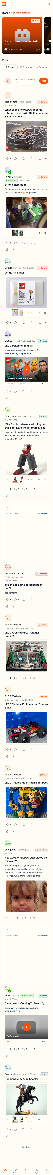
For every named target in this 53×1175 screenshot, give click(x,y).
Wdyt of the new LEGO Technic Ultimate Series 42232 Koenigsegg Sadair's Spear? (26, 113)
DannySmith (11, 416)
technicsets (11, 101)
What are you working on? (25, 81)
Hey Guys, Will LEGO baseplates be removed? (26, 859)
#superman (31, 192)
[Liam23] (8, 334)
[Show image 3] (33, 1117)
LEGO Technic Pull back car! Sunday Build (26, 706)
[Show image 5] (31, 1121)
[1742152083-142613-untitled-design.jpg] (26, 728)
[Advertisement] (26, 537)
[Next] (48, 12)
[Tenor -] (26, 896)
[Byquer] (8, 261)
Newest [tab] (11, 67)
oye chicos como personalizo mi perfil (24, 586)
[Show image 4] (28, 1121)
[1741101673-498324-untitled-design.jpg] (26, 803)
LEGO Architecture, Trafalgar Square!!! (22, 634)
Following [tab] (27, 67)
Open (44, 384)
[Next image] (39, 233)
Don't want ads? (43, 514)
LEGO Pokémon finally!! (19, 345)
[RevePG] (8, 170)
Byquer (8, 267)
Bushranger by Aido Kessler (21, 1079)
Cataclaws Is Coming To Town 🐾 (24, 1003)
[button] (48, 4)
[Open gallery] (45, 233)
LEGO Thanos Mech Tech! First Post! (26, 782)
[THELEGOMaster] (8, 618)
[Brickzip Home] (4, 4)
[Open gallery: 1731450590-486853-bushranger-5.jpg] (26, 1099)
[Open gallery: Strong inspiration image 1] (26, 212)
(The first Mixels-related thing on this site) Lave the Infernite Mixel (25, 426)
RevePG (9, 176)
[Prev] (43, 12)
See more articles (20, 12)
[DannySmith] (8, 410)
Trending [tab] (43, 67)
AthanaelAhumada (14, 573)
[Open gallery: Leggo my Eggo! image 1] (26, 292)
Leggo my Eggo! (14, 272)
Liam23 (8, 340)
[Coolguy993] (8, 843)
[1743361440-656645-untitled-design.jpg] (26, 656)
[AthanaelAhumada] (8, 567)
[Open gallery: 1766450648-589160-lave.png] (26, 459)
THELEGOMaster (13, 624)
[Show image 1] (15, 233)
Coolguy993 (11, 849)
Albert (8, 995)
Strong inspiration (16, 184)
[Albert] (8, 989)
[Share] (40, 158)
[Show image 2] (22, 233)
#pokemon (26, 353)
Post (44, 81)
